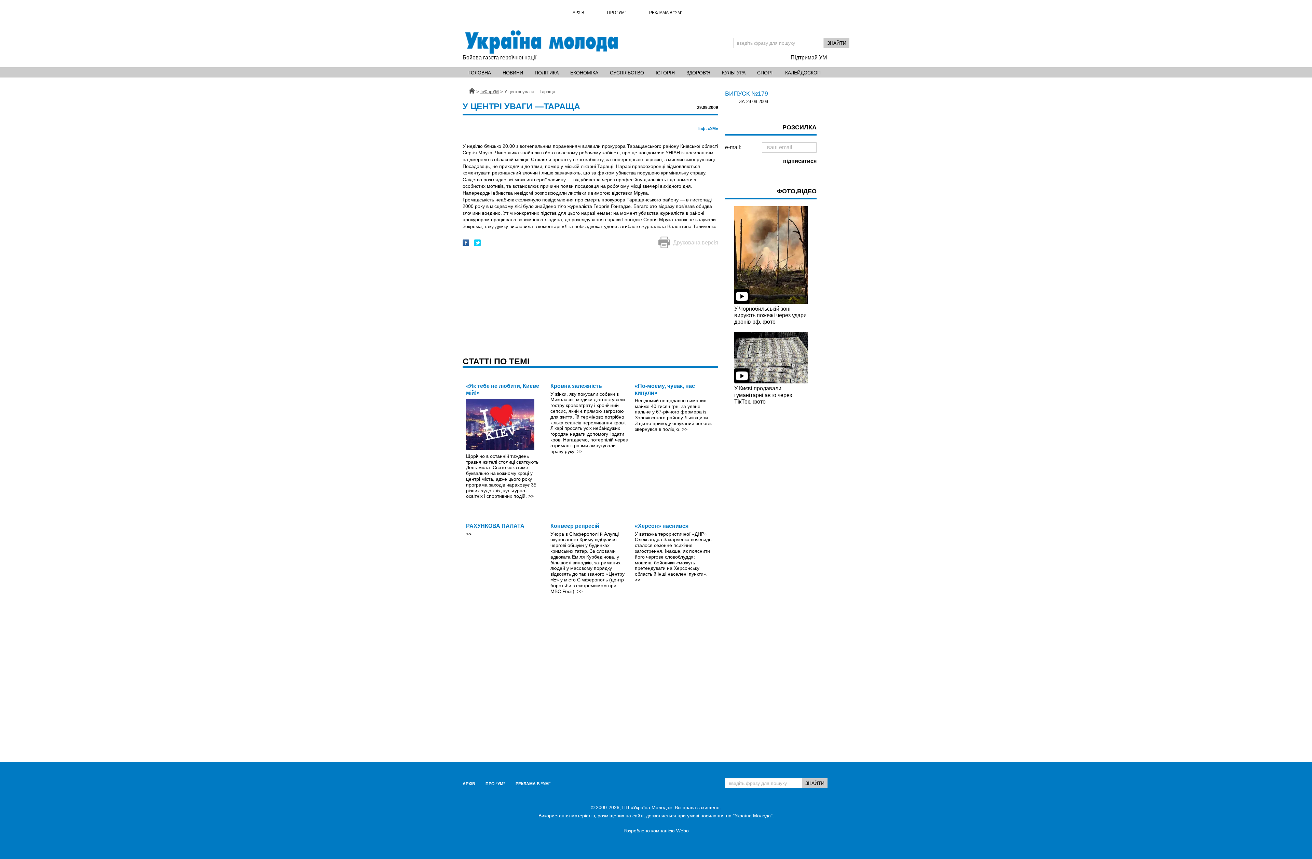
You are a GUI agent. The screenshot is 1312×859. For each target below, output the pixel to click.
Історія (665, 72)
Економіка (584, 72)
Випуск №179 (746, 93)
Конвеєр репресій (574, 526)
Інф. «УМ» (708, 128)
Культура (734, 72)
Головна (479, 72)
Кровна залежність (576, 386)
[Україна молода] (541, 42)
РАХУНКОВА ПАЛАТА (495, 526)
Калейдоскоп (803, 72)
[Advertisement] (590, 303)
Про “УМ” (616, 12)
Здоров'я (698, 72)
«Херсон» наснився (661, 526)
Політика (547, 72)
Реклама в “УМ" (665, 12)
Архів (578, 12)
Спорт (765, 72)
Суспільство (627, 72)
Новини (513, 72)
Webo (682, 830)
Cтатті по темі (496, 361)
